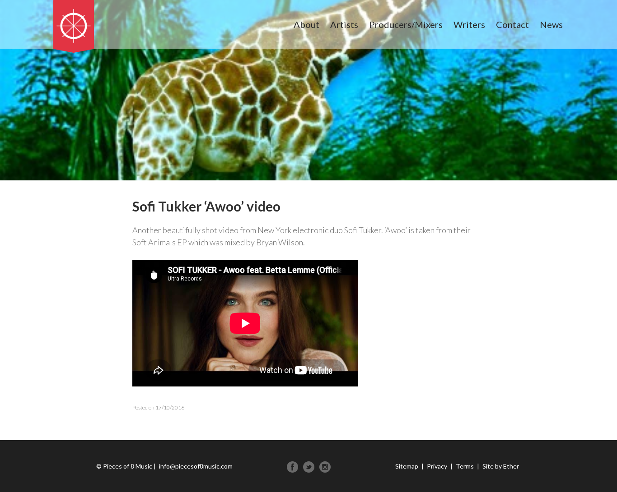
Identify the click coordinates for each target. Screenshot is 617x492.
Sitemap (406, 466)
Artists (344, 24)
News (551, 24)
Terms (465, 466)
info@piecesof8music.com (196, 466)
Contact (512, 24)
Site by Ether (500, 466)
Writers (469, 24)
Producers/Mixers (406, 24)
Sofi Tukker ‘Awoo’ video (206, 206)
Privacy (437, 466)
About (306, 24)
